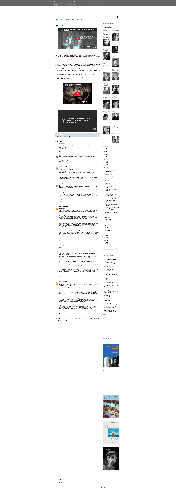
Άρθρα (105, 256)
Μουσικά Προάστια (62, 166)
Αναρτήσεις (106, 330)
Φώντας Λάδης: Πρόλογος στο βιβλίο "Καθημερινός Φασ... (112, 195)
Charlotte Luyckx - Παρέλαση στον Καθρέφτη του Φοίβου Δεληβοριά (110, 311)
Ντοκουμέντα (106, 300)
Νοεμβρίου (107, 216)
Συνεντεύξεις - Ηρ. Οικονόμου (109, 304)
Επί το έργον (106, 279)
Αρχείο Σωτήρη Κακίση (108, 269)
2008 (105, 242)
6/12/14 (60, 202)
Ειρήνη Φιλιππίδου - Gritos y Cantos (110, 276)
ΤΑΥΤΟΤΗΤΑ (60, 479)
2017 (105, 162)
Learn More (115, 3)
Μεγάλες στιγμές (107, 295)
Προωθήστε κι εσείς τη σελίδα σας (108, 340)
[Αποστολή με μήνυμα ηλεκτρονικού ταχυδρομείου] (57, 134)
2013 (105, 234)
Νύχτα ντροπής (108, 172)
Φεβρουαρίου (107, 230)
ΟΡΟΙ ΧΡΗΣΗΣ (60, 480)
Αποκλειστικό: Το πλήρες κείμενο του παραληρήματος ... (111, 192)
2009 (105, 240)
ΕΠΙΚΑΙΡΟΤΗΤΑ (59, 19)
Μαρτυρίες (106, 293)
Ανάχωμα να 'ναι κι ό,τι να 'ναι (110, 176)
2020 (105, 157)
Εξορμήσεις (106, 278)
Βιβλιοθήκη (106, 270)
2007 (105, 243)
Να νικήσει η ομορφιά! (109, 174)
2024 (105, 151)
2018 (105, 161)
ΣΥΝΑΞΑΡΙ (105, 16)
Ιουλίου (106, 222)
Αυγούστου (107, 220)
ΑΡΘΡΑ (57, 16)
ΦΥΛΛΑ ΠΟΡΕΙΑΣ (79, 19)
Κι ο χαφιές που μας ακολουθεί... (111, 203)
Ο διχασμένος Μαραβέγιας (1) (110, 198)
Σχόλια (105, 332)
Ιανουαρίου (107, 232)
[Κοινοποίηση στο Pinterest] (62, 134)
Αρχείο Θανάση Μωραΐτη (108, 263)
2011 (105, 237)
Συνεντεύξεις (106, 303)
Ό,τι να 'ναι (107, 214)
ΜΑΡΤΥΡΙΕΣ (98, 16)
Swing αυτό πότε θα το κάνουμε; (111, 212)
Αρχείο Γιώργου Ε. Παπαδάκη (109, 260)
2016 (105, 164)
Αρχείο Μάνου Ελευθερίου (109, 266)
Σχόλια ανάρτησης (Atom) (65, 320)
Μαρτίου (106, 228)
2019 (105, 159)
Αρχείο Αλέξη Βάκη (107, 258)
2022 (105, 154)
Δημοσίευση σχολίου (61, 315)
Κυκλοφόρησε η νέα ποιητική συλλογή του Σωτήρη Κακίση (112, 187)
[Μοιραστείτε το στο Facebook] (61, 134)
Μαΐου (106, 225)
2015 (105, 165)
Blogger (105, 487)
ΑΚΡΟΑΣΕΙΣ (73, 16)
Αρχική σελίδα (77, 318)
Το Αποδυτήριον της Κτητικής (109, 307)
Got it (120, 3)
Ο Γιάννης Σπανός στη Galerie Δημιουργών (110, 190)
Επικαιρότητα (106, 281)
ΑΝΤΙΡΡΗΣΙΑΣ (113, 16)
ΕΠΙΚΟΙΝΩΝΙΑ (60, 482)
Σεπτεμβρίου (107, 219)
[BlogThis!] (58, 134)
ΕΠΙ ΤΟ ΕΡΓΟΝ (90, 16)
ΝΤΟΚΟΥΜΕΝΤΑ (81, 16)
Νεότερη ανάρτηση (59, 318)
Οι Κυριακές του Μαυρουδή (110, 185)
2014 (105, 167)
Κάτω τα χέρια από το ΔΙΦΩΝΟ (109, 282)
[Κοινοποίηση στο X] (60, 134)
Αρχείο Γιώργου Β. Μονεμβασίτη (110, 259)
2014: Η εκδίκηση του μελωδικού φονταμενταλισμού (111, 171)
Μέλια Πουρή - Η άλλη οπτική (109, 296)
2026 (105, 148)
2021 (105, 156)
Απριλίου (107, 227)
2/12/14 (60, 151)
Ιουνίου (106, 224)
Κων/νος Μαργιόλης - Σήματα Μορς (110, 283)
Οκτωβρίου (107, 217)
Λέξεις (105, 287)
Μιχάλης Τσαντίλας (62, 155)
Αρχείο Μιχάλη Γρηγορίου (108, 267)
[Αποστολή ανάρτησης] (69, 136)
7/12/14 (60, 313)
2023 (105, 153)
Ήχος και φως (107, 183)
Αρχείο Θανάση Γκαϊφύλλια (109, 262)
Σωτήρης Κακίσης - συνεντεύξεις (110, 306)
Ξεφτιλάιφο (107, 180)
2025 (105, 149)
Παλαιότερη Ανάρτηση (95, 318)
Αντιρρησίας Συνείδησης (64, 136)
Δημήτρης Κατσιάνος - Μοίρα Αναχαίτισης (111, 274)
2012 (105, 235)
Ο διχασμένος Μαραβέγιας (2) (110, 197)
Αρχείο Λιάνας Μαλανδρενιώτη (109, 265)
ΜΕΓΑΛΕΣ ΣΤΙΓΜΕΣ (69, 19)
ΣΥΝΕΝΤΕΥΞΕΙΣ (64, 16)
